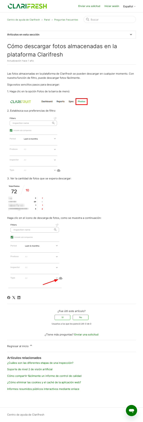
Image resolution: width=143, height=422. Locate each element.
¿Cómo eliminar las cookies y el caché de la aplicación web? (44, 382)
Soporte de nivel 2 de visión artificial (29, 369)
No (80, 317)
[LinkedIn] (18, 297)
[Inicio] (27, 6)
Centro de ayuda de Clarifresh (23, 19)
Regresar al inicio (18, 346)
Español (128, 6)
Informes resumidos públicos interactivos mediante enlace (43, 389)
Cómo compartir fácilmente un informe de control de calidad (44, 376)
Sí (62, 317)
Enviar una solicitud (89, 6)
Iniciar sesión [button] (111, 6)
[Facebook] (8, 297)
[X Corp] (13, 297)
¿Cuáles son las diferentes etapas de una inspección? (40, 362)
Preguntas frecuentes (66, 19)
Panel (47, 19)
